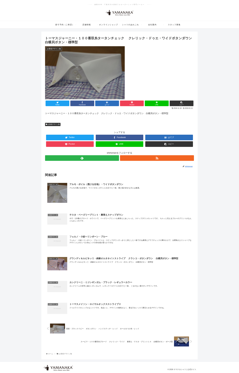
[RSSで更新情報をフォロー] (157, 158)
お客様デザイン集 (54, 124)
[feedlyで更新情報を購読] (82, 158)
